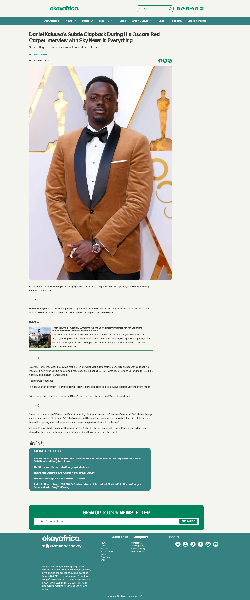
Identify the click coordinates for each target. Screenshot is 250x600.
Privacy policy (137, 546)
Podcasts (176, 20)
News (69, 20)
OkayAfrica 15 (52, 20)
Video (123, 20)
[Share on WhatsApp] (170, 61)
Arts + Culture (140, 20)
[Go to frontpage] (64, 9)
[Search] (170, 9)
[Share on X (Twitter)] (165, 61)
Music (85, 20)
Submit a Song (138, 548)
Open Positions (138, 551)
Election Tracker (197, 20)
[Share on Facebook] (160, 61)
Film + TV (104, 20)
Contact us (136, 543)
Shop (161, 20)
